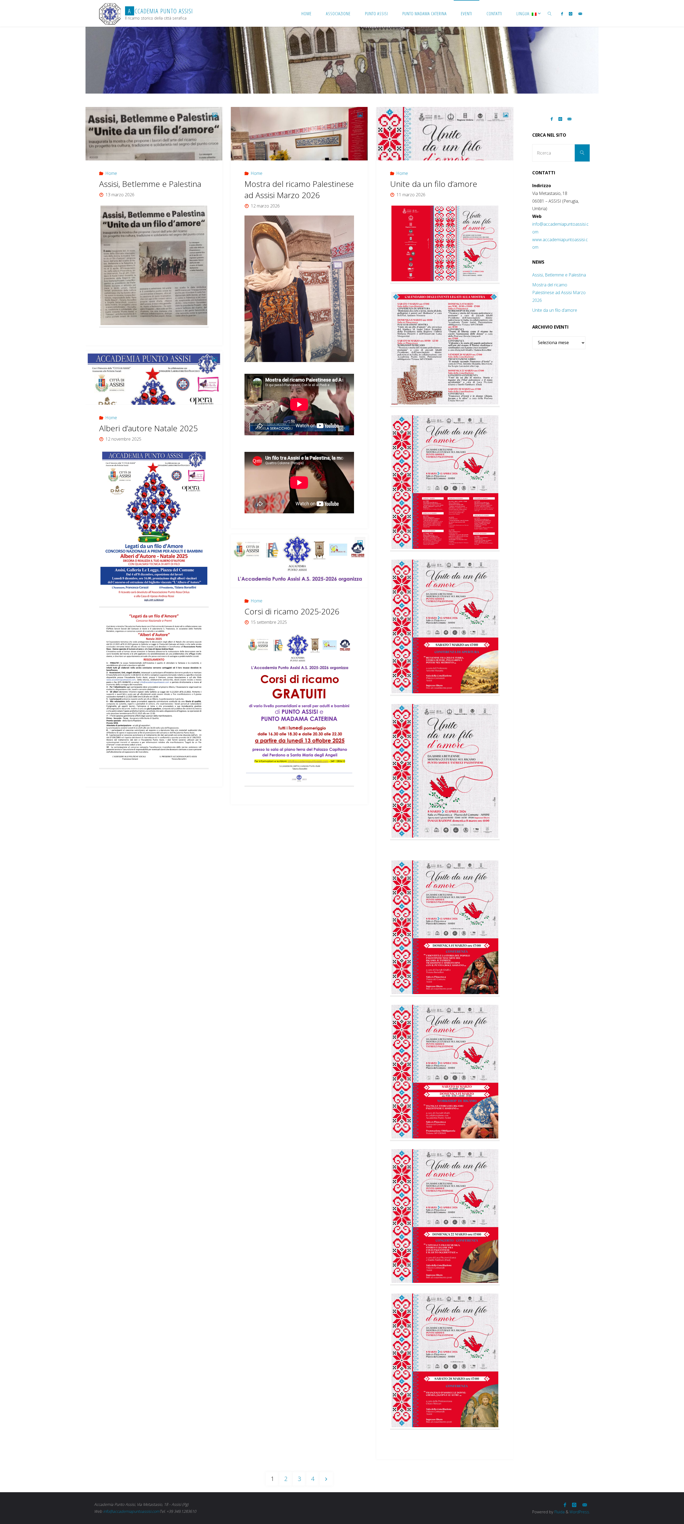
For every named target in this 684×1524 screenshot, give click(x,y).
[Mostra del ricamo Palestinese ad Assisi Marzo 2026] (299, 133)
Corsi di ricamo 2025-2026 (291, 611)
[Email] (580, 13)
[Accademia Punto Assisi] (110, 13)
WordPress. (579, 1511)
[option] (299, 256)
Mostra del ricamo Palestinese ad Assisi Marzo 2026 (299, 189)
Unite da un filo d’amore (433, 183)
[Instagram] (570, 13)
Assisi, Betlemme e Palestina (150, 183)
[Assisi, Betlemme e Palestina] (154, 133)
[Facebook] (562, 13)
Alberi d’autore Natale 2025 (148, 428)
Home (111, 173)
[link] (550, 13)
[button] (253, 256)
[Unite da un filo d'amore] (444, 133)
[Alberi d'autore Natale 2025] (154, 378)
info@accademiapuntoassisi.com (131, 1511)
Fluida (559, 1511)
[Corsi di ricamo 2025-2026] (299, 561)
